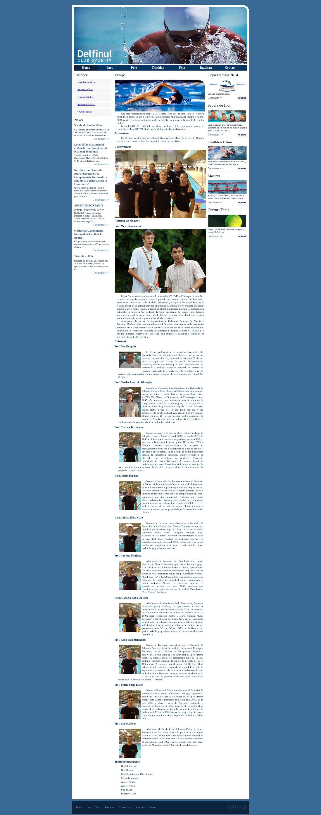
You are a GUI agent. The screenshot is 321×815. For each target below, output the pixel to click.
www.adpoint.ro (86, 96)
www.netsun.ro (85, 111)
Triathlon (109, 807)
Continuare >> (101, 138)
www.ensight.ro (85, 89)
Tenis (182, 67)
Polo (134, 67)
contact (242, 97)
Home (86, 67)
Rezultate (140, 807)
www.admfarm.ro (86, 104)
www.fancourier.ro (87, 82)
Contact (230, 67)
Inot (89, 807)
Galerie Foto (125, 807)
